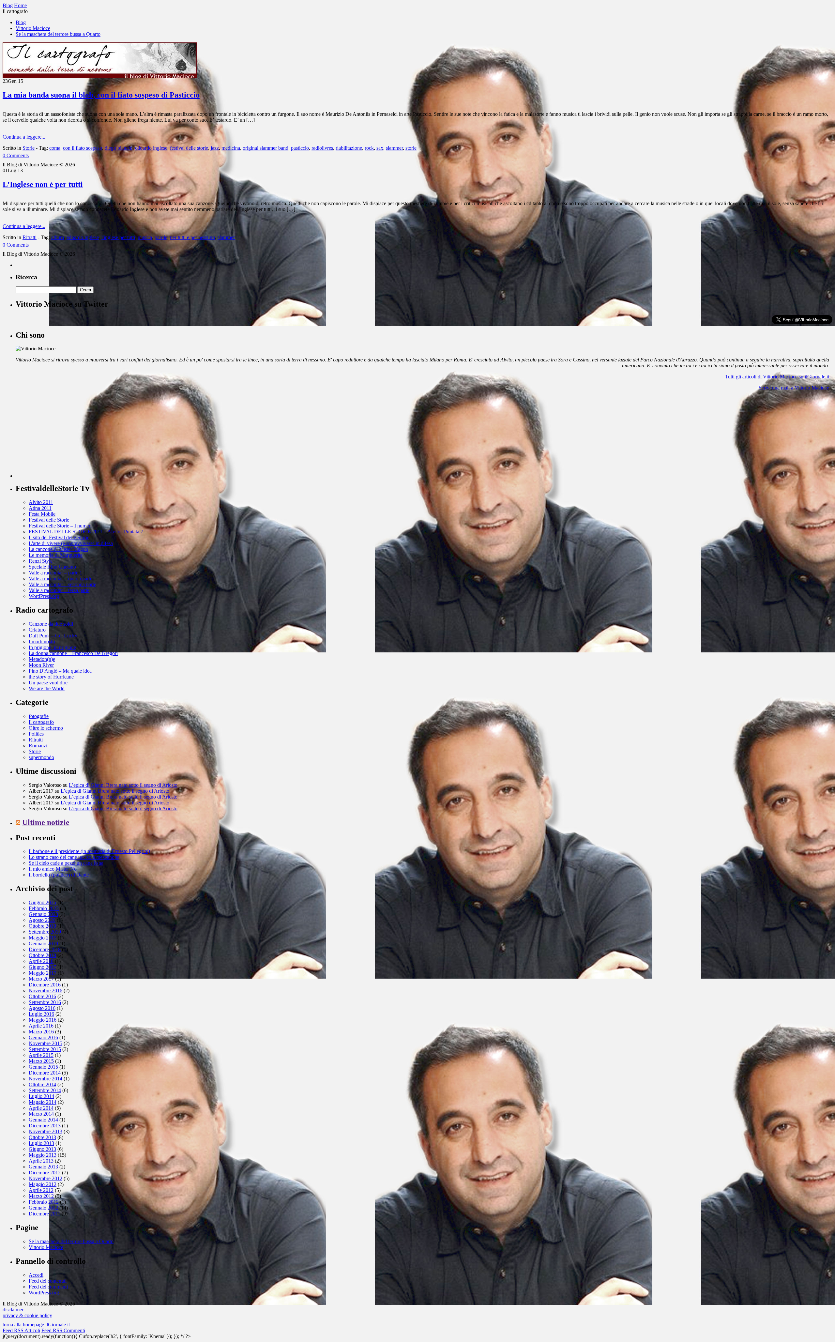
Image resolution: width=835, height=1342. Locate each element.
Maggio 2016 (42, 1020)
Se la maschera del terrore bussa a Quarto (58, 34)
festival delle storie (189, 148)
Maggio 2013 (42, 1155)
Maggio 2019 (42, 937)
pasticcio (300, 148)
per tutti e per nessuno (192, 237)
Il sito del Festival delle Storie (59, 537)
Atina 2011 (40, 508)
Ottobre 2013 (42, 1137)
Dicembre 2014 (45, 1072)
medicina (230, 148)
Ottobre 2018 (42, 955)
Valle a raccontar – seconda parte (62, 584)
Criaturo (37, 630)
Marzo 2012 (41, 1196)
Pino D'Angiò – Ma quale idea (60, 671)
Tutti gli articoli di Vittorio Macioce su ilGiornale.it (777, 376)
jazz (215, 148)
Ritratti (30, 237)
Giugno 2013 (42, 1149)
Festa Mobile (42, 514)
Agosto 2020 (42, 920)
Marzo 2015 (41, 1061)
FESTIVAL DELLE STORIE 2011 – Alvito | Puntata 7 (86, 531)
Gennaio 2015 (43, 1067)
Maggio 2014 (42, 1102)
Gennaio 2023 (43, 914)
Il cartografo (41, 722)
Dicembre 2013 (45, 1125)
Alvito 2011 (41, 502)
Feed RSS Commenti (63, 1330)
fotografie (39, 716)
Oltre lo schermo (46, 728)
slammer (394, 148)
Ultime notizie (45, 822)
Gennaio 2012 (43, 1208)
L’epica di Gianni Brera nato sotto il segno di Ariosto (123, 785)
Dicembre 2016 (45, 984)
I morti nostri (42, 641)
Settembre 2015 (45, 1049)
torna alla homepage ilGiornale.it (36, 1324)
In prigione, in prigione (52, 647)
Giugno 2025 (42, 902)
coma (54, 148)
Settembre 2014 (45, 1090)
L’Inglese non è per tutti (43, 184)
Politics (36, 734)
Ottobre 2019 (42, 926)
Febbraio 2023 (44, 908)
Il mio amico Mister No (53, 869)
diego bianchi (118, 148)
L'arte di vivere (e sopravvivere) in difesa (71, 543)
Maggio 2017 (42, 973)
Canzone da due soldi (51, 624)
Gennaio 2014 (43, 1119)
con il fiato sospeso (82, 148)
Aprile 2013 (41, 1161)
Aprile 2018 (41, 961)
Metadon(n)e (42, 659)
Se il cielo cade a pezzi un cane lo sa (66, 863)
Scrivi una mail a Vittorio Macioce (794, 387)
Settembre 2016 (45, 1002)
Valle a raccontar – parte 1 (55, 572)
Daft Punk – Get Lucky (53, 635)
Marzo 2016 (41, 1031)
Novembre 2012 (45, 1178)
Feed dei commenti (48, 1286)
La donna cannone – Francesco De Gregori (73, 653)
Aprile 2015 (41, 1055)
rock (369, 148)
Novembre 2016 (45, 990)
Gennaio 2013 (43, 1166)
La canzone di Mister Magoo (58, 549)
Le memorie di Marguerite (56, 555)
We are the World (47, 688)
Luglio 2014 (41, 1096)
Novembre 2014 (45, 1078)
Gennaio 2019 (43, 943)
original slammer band (265, 148)
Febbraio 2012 (44, 1202)
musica (145, 237)
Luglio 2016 (41, 1014)
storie (411, 148)
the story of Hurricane (51, 676)
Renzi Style (41, 561)
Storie (29, 148)
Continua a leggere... (24, 137)
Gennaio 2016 (43, 1037)
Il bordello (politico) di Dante (59, 874)
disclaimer (13, 1309)
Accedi (36, 1275)
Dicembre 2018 (45, 949)
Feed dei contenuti (48, 1281)
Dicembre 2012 (45, 1172)
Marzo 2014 (41, 1114)
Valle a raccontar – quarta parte (60, 578)
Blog (21, 22)
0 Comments (16, 155)
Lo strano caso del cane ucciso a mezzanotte (74, 857)
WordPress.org (44, 596)
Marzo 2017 (41, 979)
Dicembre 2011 (44, 1213)
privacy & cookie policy (27, 1315)
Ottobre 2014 (42, 1084)
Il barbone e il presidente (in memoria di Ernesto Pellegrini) (89, 851)
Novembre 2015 (45, 1043)
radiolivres (322, 148)
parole (161, 237)
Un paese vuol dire (48, 682)
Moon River (41, 665)
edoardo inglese (151, 148)
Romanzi (38, 745)
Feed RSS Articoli (21, 1330)
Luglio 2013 (41, 1143)
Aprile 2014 (41, 1108)
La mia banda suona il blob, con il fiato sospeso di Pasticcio (101, 95)
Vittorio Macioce (33, 28)
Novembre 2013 (45, 1131)
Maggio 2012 (42, 1184)
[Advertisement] (65, 437)
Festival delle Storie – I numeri (60, 525)
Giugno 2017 (42, 967)
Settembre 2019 (45, 932)
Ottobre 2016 (42, 996)
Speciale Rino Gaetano (52, 567)
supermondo (41, 757)
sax (379, 148)
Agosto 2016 (42, 1008)
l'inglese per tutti (118, 237)
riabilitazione (349, 148)
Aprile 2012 (41, 1190)
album (57, 237)
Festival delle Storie (49, 520)
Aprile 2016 (41, 1026)
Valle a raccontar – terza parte (59, 590)
